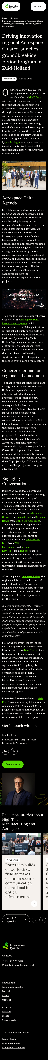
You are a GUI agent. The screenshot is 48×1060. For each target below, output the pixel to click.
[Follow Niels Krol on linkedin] (5, 751)
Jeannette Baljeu (31, 577)
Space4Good (24, 517)
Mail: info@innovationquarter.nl (18, 965)
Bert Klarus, (31, 650)
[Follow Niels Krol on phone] (14, 751)
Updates (14, 18)
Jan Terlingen (12, 142)
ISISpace (25, 551)
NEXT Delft (34, 97)
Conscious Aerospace (28, 521)
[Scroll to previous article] (35, 920)
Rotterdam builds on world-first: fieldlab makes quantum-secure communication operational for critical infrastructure (20, 881)
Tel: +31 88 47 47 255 (12, 961)
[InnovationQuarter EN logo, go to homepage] (13, 946)
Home (4, 18)
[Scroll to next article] (42, 920)
